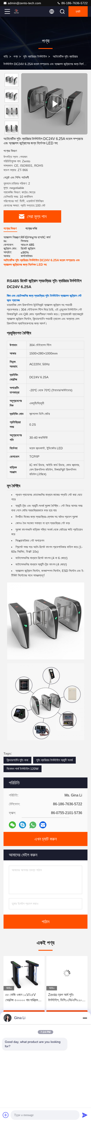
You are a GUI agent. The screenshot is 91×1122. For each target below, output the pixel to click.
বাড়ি (6, 56)
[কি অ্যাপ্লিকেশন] (32, 824)
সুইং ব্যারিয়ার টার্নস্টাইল (35, 56)
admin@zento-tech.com (24, 3)
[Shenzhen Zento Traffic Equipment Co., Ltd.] (22, 11)
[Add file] (6, 1115)
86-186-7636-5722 (74, 3)
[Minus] (84, 1018)
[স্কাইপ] (22, 825)
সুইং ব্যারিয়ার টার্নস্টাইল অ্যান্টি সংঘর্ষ (54, 760)
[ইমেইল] (43, 825)
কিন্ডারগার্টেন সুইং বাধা (17, 760)
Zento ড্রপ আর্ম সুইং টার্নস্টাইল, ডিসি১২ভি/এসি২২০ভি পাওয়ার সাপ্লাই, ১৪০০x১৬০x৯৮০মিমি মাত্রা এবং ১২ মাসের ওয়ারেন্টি (57, 998)
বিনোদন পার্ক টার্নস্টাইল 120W (22, 768)
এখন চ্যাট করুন (45, 839)
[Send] (84, 1115)
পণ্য (15, 56)
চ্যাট (78, 11)
